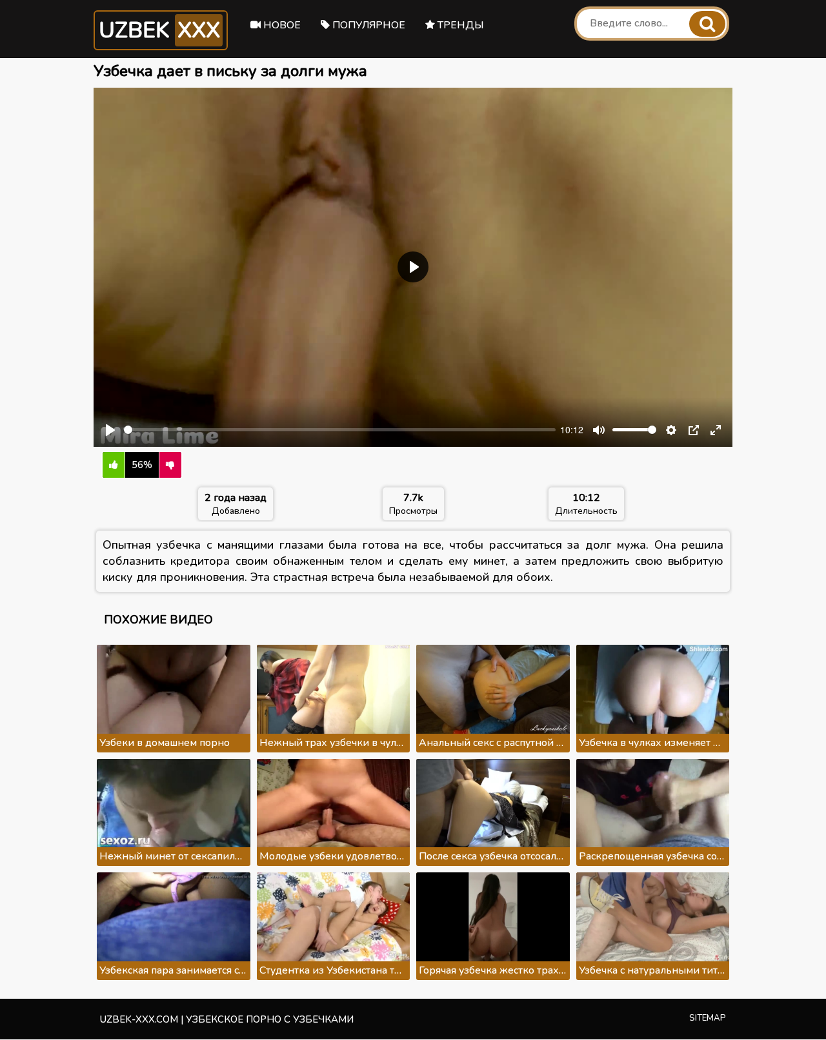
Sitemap (707, 1018)
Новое (281, 25)
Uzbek (159, 30)
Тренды (459, 25)
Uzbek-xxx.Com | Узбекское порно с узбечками (227, 1019)
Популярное (367, 25)
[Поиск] (707, 24)
